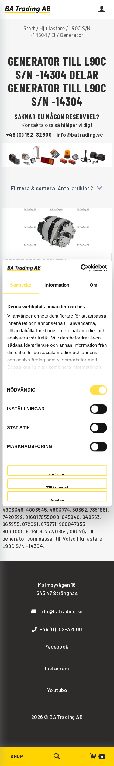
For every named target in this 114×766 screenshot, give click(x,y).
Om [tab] (93, 284)
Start (29, 28)
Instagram (57, 668)
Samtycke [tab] (20, 284)
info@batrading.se (80, 134)
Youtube (57, 690)
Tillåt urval (57, 487)
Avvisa (57, 500)
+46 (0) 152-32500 (29, 134)
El (53, 35)
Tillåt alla (57, 474)
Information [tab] (56, 284)
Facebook (57, 646)
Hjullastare (52, 28)
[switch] (98, 409)
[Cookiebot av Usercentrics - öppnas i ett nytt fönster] (81, 268)
